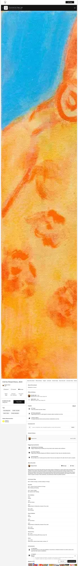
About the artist (62, 380)
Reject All (62, 561)
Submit (72, 427)
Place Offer (19, 401)
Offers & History (39, 380)
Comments (49, 380)
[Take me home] (5, 2)
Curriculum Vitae (69, 380)
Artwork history (55, 380)
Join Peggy (70, 2)
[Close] (75, 556)
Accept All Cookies (71, 561)
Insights (44, 380)
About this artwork (31, 380)
